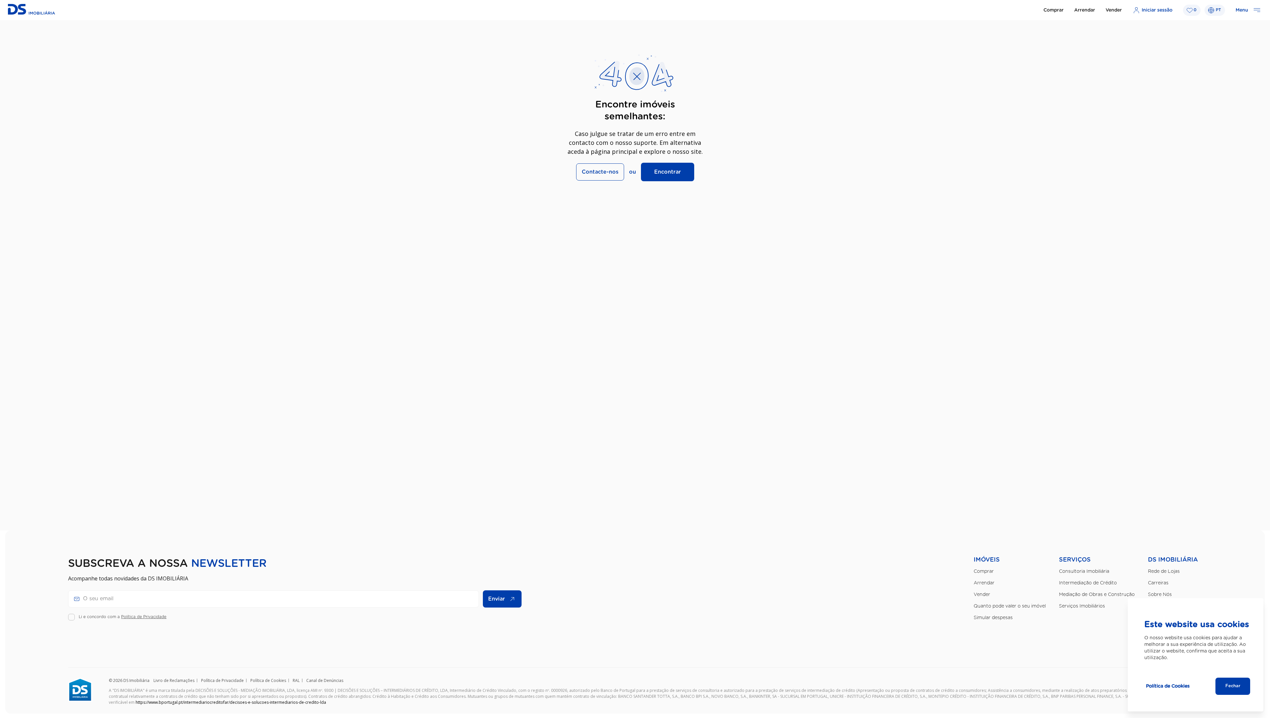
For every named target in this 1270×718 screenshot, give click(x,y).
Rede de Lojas (1164, 571)
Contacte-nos (600, 172)
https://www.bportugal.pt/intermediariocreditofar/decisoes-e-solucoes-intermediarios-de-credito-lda (231, 702)
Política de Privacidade (143, 617)
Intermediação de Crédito (1088, 583)
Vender (1114, 10)
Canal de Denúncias (324, 680)
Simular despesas (993, 617)
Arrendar (1084, 10)
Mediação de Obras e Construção (1097, 594)
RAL (296, 680)
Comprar (1053, 10)
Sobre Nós (1160, 594)
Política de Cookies (268, 680)
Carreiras (1158, 583)
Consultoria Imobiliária (1084, 571)
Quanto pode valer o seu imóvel (1010, 606)
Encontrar (667, 172)
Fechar (1232, 686)
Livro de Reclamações (173, 680)
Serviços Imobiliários (1082, 606)
